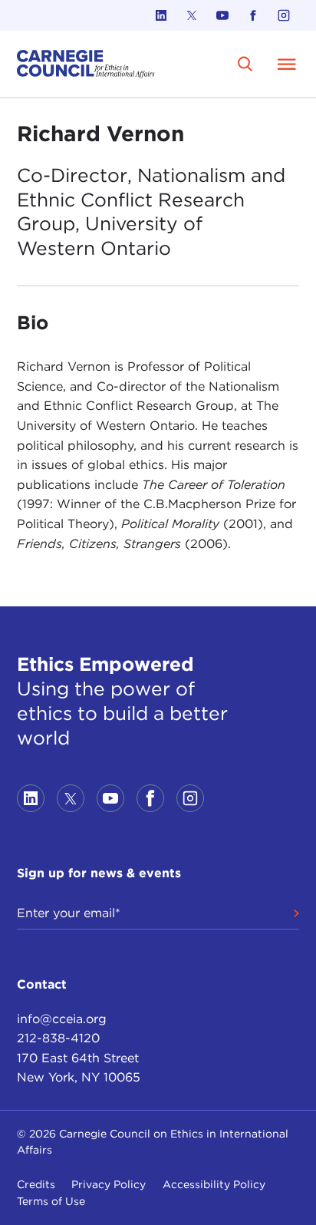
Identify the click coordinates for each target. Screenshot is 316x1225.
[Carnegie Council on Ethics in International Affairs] (86, 64)
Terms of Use (51, 1201)
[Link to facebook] (253, 15)
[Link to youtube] (222, 15)
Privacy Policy (108, 1184)
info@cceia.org (62, 1019)
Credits (36, 1184)
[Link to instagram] (283, 15)
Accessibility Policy (214, 1184)
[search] (245, 64)
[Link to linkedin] (161, 15)
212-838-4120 (58, 1038)
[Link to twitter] (191, 15)
